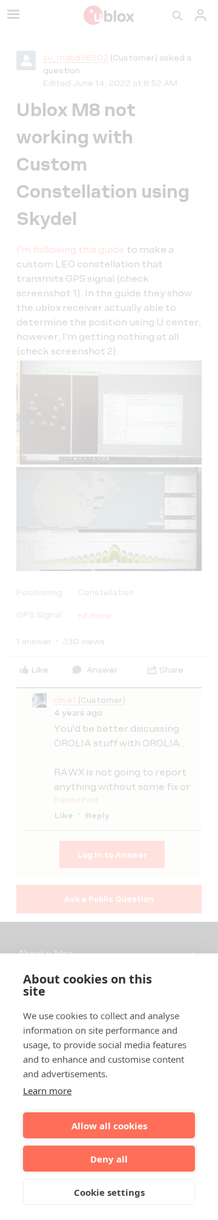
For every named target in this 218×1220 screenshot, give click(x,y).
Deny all (109, 1159)
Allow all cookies (109, 1126)
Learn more (47, 1091)
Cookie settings (109, 1192)
